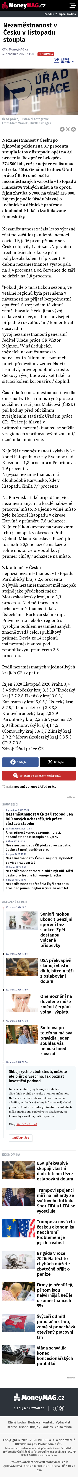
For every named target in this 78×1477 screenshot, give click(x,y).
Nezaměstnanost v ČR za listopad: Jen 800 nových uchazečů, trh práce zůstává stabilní (39, 819)
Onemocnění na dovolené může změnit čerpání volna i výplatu (56, 1004)
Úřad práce (48, 787)
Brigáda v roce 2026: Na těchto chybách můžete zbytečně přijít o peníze (53, 1264)
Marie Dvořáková (26, 1124)
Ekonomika (11, 1154)
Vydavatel (63, 1422)
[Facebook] (62, 129)
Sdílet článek (65, 60)
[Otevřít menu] (72, 5)
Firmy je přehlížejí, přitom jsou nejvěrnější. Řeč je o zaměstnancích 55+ (55, 1295)
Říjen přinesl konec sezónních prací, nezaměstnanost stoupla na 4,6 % (33, 835)
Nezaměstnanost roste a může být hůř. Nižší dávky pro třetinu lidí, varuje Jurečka (39, 873)
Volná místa (63, 1427)
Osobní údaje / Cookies (36, 1427)
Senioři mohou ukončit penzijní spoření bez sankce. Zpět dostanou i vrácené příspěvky (56, 929)
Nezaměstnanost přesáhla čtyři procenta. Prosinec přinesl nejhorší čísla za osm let (38, 886)
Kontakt (48, 1422)
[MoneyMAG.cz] (24, 5)
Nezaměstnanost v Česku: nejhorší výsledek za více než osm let (39, 860)
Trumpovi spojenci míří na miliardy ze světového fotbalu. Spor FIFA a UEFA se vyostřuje (56, 1201)
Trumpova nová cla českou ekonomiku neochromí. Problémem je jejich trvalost (56, 1232)
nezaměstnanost (26, 787)
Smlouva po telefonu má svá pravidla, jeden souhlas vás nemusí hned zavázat (56, 1040)
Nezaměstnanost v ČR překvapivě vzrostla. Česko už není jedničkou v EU (38, 847)
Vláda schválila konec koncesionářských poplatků (55, 1355)
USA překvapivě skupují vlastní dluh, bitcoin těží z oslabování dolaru (57, 971)
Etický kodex (17, 1422)
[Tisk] (73, 129)
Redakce (34, 1422)
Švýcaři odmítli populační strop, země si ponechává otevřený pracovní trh (56, 1327)
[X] (67, 129)
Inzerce (11, 1427)
